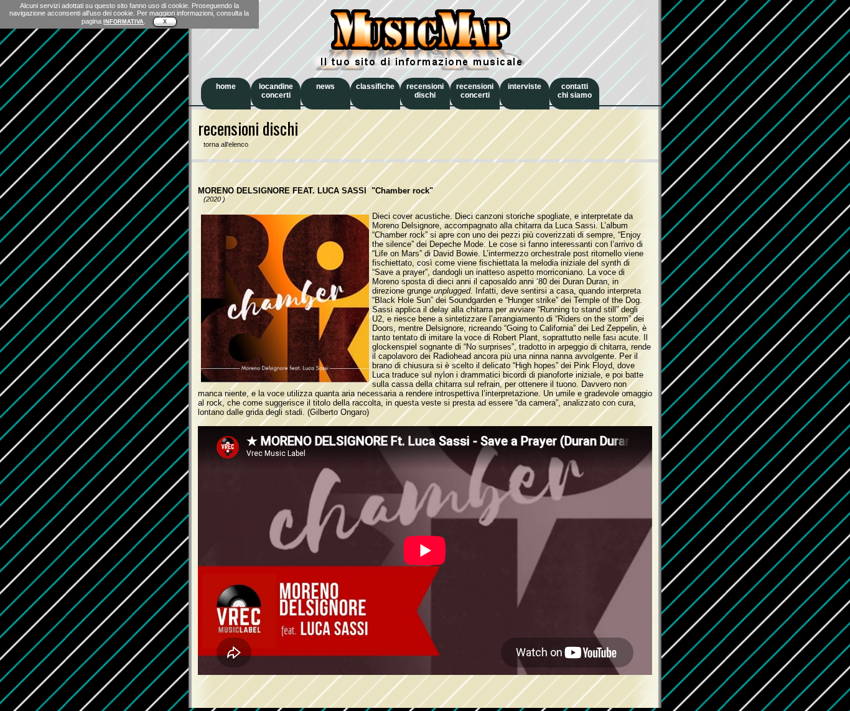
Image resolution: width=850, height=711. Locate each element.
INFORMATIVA (123, 22)
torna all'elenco (223, 144)
